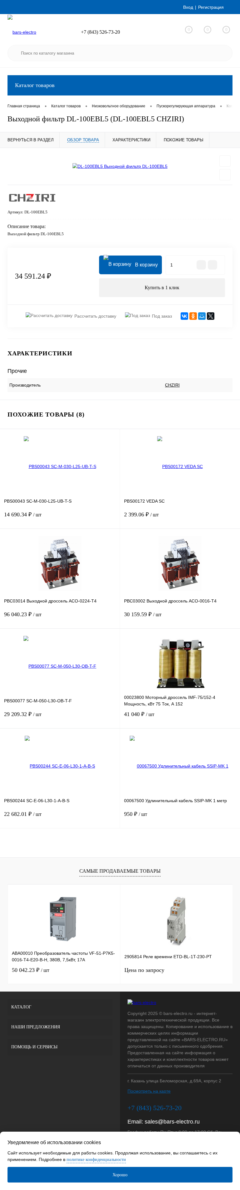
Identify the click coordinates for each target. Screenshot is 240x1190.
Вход (188, 7)
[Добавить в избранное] (225, 161)
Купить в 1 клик (162, 287)
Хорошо (120, 1175)
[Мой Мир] (202, 316)
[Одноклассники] (193, 316)
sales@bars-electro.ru (172, 1122)
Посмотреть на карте (149, 1091)
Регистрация (211, 7)
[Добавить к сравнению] (225, 174)
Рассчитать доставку (95, 316)
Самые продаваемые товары (120, 871)
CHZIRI (172, 385)
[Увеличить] (120, 166)
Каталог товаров (35, 85)
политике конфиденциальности (96, 1159)
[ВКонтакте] (184, 316)
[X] (210, 316)
